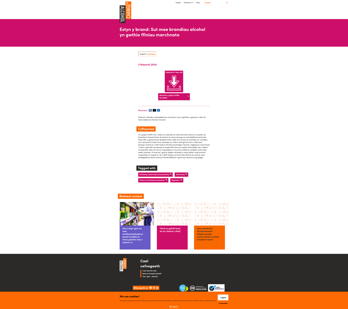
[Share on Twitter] (154, 110)
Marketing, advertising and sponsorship (154, 174)
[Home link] (127, 270)
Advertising (180, 174)
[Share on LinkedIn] (158, 110)
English (178, 2)
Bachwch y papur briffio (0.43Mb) (170, 96)
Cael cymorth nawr (149, 270)
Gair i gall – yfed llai (150, 276)
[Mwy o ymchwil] (227, 2)
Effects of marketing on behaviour (152, 180)
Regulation (176, 180)
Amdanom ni (188, 2)
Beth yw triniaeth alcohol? (152, 273)
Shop (198, 2)
